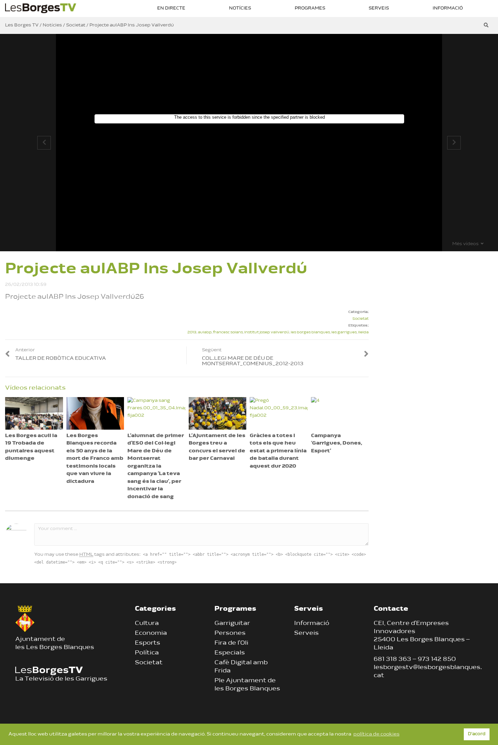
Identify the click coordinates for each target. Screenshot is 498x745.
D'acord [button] (476, 734)
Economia (151, 633)
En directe (171, 8)
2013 (191, 332)
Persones (230, 633)
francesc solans (228, 332)
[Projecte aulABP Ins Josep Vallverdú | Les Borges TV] (40, 8)
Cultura (147, 624)
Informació (448, 8)
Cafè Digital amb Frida (241, 667)
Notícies (240, 8)
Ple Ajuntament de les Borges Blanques (247, 685)
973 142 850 (437, 659)
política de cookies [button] (376, 734)
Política (147, 653)
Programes (310, 8)
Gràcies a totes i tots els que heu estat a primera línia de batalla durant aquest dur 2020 (278, 451)
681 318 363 (392, 659)
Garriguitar (232, 624)
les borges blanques (310, 332)
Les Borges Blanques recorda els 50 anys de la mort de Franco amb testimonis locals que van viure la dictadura (94, 458)
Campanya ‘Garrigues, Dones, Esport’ (336, 443)
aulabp (205, 332)
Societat (360, 319)
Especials (229, 653)
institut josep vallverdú (266, 332)
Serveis (379, 8)
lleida (363, 332)
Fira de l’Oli (231, 643)
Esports (147, 643)
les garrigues (344, 332)
